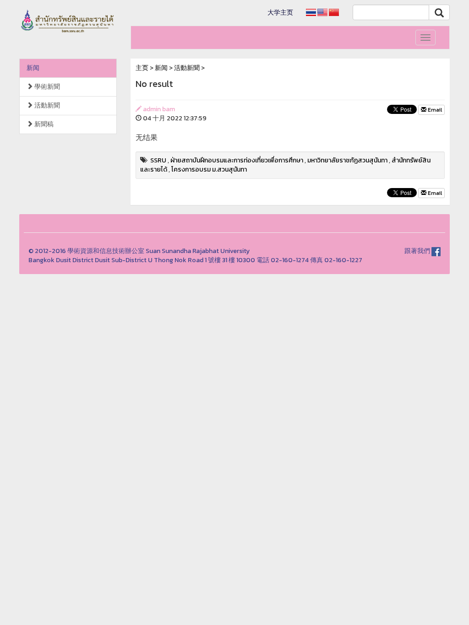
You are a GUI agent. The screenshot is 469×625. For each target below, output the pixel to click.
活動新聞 (46, 105)
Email (434, 110)
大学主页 (280, 12)
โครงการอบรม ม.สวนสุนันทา (209, 169)
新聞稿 (43, 124)
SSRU (158, 160)
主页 (142, 68)
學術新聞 (46, 87)
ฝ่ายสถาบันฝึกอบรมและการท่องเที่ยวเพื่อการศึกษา (236, 160)
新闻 (33, 68)
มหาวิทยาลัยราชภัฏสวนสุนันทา (347, 160)
